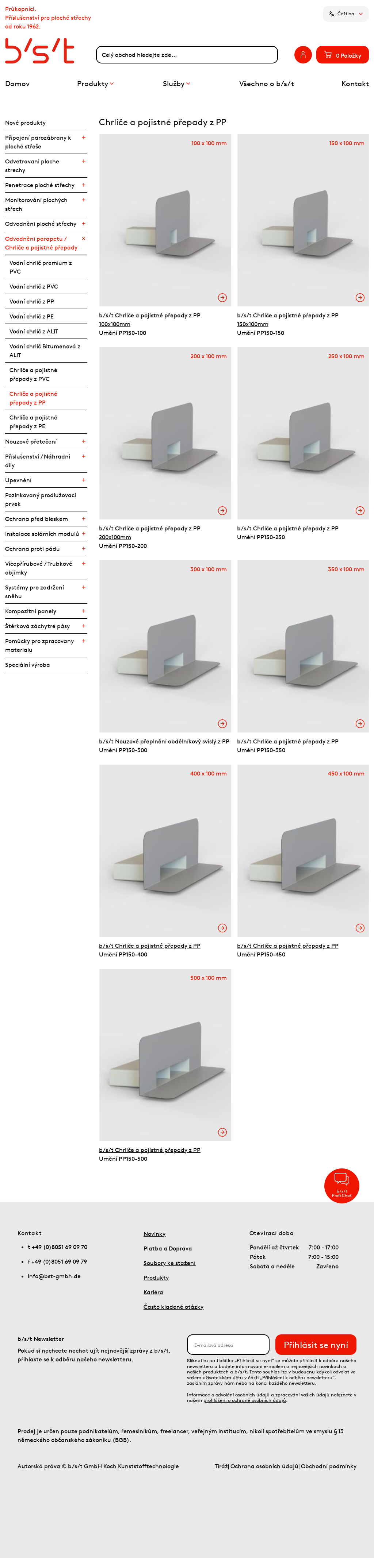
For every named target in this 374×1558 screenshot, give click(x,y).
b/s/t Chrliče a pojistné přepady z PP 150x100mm (288, 320)
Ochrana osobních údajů (264, 1466)
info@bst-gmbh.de (54, 1276)
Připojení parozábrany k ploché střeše (38, 142)
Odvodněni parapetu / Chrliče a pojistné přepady (41, 243)
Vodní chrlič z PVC (33, 286)
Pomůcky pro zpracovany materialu (39, 645)
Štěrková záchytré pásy (37, 626)
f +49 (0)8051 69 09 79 (57, 1261)
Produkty (156, 1277)
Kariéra (153, 1292)
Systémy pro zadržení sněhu (34, 592)
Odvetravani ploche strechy (32, 166)
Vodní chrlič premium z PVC (40, 267)
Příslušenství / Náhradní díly (37, 461)
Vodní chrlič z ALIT (33, 331)
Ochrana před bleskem (36, 518)
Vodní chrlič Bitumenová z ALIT (44, 351)
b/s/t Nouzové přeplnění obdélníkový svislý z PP (164, 741)
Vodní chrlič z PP (31, 301)
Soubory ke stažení (169, 1263)
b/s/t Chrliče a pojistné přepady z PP (288, 528)
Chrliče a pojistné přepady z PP (33, 398)
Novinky (154, 1233)
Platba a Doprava (168, 1248)
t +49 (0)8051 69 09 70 (57, 1246)
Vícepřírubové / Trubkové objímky (38, 568)
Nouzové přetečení (31, 441)
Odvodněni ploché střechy (40, 223)
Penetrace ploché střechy (40, 185)
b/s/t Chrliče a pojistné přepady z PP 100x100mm (150, 320)
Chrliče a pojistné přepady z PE (33, 422)
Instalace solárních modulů (42, 533)
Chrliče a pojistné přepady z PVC (33, 374)
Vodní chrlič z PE (31, 316)
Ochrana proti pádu (32, 548)
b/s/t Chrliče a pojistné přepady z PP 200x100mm (150, 533)
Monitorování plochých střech (36, 204)
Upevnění (18, 480)
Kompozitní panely (30, 611)
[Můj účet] (303, 54)
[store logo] (50, 50)
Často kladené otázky (173, 1306)
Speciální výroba (27, 664)
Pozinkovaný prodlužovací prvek (40, 499)
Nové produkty (25, 122)
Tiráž (221, 1466)
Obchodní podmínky (328, 1466)
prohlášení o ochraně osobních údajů (244, 1400)
